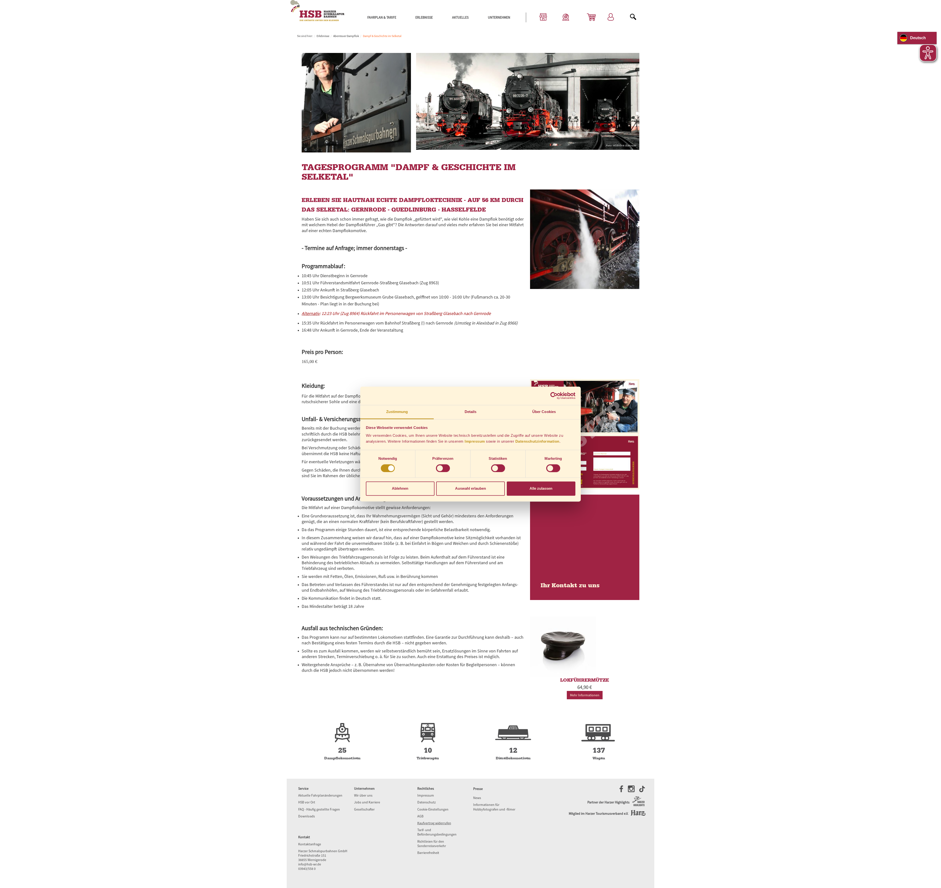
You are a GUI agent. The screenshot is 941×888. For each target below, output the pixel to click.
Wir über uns (363, 795)
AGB (420, 816)
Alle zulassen (541, 489)
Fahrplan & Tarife (381, 17)
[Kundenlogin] (611, 17)
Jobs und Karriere (367, 802)
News (477, 798)
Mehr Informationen (584, 695)
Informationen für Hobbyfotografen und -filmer (494, 806)
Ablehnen (400, 489)
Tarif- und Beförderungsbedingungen (437, 832)
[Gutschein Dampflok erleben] (584, 434)
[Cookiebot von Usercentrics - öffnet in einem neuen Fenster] (553, 395)
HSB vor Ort (306, 802)
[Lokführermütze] (584, 647)
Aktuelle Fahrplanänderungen (320, 795)
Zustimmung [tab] (397, 412)
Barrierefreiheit (428, 852)
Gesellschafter (364, 809)
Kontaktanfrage (309, 844)
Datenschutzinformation (537, 441)
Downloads (306, 816)
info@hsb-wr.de (309, 864)
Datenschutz (426, 802)
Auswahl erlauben (470, 489)
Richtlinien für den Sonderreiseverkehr (431, 843)
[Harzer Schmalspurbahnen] (317, 20)
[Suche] (633, 17)
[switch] (443, 468)
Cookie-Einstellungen (432, 809)
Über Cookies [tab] (544, 412)
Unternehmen (499, 17)
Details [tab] (471, 412)
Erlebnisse (424, 17)
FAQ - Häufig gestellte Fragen (319, 809)
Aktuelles (460, 17)
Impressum (475, 441)
